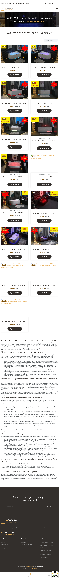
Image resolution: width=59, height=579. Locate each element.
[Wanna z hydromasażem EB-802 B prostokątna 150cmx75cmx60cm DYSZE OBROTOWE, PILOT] (14, 163)
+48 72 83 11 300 (44, 557)
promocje (11, 3)
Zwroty (3, 548)
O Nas (45, 3)
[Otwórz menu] (56, 8)
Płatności (3, 550)
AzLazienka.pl (29, 566)
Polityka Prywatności (26, 544)
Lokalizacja (21, 21)
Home (14, 21)
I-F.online (34, 568)
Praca (2, 552)
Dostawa (3, 546)
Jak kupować (51, 3)
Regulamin (23, 542)
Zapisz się (48, 506)
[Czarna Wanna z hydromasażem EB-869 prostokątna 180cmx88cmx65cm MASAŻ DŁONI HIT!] (44, 272)
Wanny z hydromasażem (14, 65)
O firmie (3, 542)
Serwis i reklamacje (26, 548)
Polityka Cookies (25, 546)
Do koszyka (16, 74)
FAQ (57, 3)
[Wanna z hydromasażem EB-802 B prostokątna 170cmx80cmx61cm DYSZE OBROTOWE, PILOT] (14, 200)
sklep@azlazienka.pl (45, 554)
